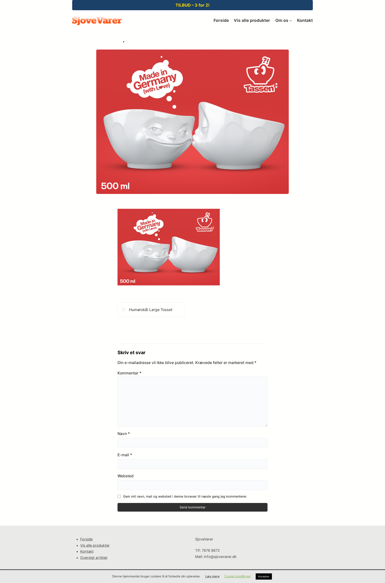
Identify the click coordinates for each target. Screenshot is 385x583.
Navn (124, 433)
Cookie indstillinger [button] (237, 576)
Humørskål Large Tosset (150, 309)
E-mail (125, 454)
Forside (86, 539)
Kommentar (129, 373)
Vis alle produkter (95, 545)
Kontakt (87, 551)
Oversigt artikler (94, 558)
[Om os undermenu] (290, 20)
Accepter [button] (264, 576)
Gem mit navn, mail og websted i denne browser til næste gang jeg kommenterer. (185, 496)
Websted (126, 475)
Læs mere (212, 576)
